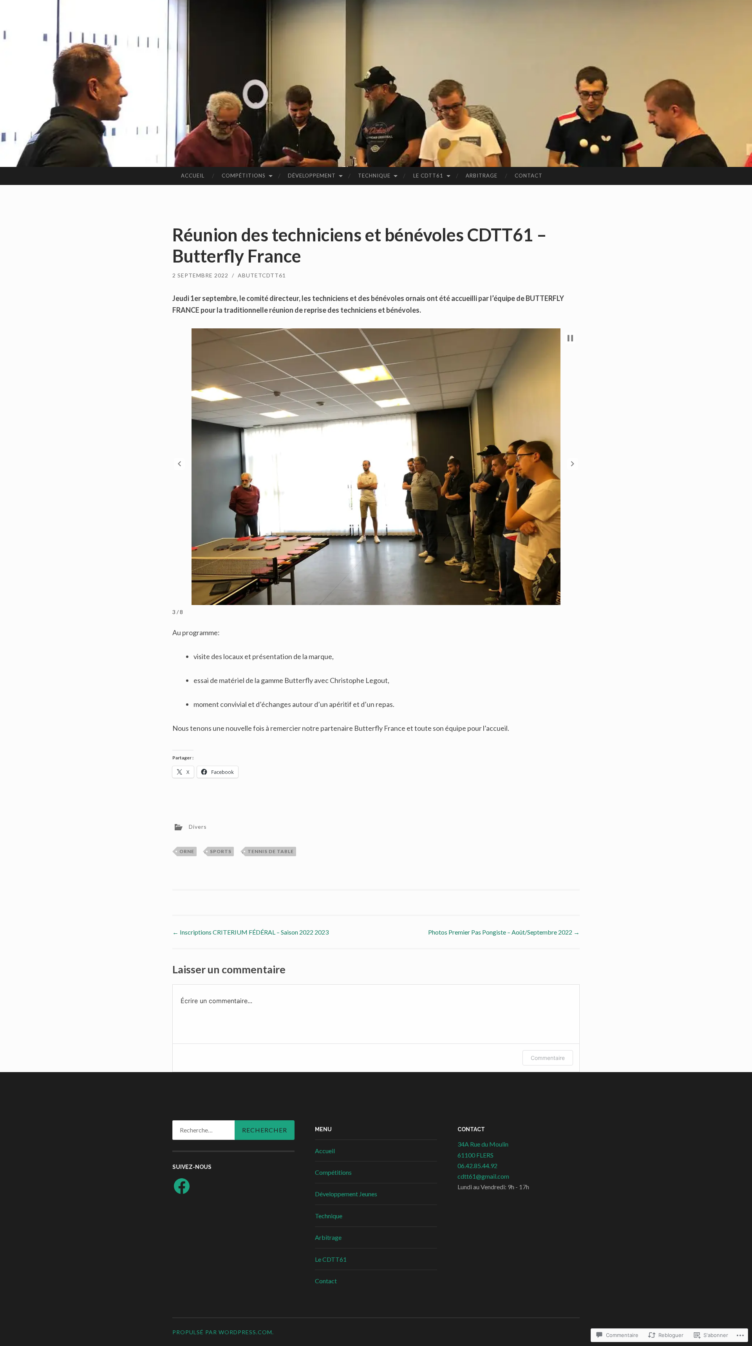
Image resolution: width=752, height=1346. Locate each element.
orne (186, 851)
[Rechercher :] (233, 1130)
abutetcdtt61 (262, 275)
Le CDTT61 (428, 175)
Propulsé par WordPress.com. (223, 1332)
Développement (312, 175)
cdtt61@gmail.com (483, 1176)
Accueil (192, 175)
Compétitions (244, 175)
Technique (374, 175)
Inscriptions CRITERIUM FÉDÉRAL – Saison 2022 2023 (250, 932)
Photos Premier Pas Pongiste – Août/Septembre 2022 (504, 932)
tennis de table (271, 851)
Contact (528, 175)
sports (220, 851)
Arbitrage (481, 175)
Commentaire (548, 1057)
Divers (198, 826)
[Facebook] (181, 1186)
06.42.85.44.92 (477, 1165)
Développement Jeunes (346, 1193)
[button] (179, 464)
